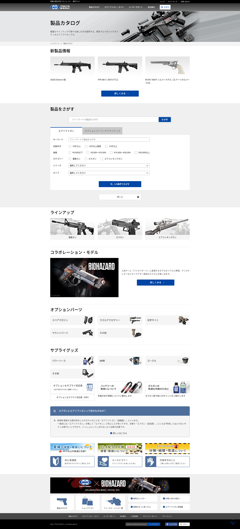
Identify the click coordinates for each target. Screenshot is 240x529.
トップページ (54, 43)
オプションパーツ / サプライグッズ (102, 131)
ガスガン (92, 159)
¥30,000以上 (144, 152)
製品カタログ (94, 7)
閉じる (120, 197)
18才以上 (76, 146)
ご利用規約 (134, 516)
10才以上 (113, 146)
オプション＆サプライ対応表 (67, 387)
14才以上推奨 (95, 146)
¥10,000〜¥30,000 (122, 152)
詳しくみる (120, 93)
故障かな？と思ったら (142, 507)
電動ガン (76, 159)
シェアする (173, 524)
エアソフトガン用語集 (174, 507)
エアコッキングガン (113, 159)
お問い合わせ (185, 2)
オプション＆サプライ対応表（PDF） (73, 397)
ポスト (185, 524)
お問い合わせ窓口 (173, 499)
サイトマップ (172, 2)
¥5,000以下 (77, 152)
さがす (166, 7)
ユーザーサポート (136, 7)
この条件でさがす (122, 184)
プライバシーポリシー (150, 516)
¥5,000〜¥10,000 (98, 152)
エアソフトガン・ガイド (114, 7)
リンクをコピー (154, 524)
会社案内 (151, 7)
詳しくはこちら (120, 433)
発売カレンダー (139, 499)
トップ (162, 2)
